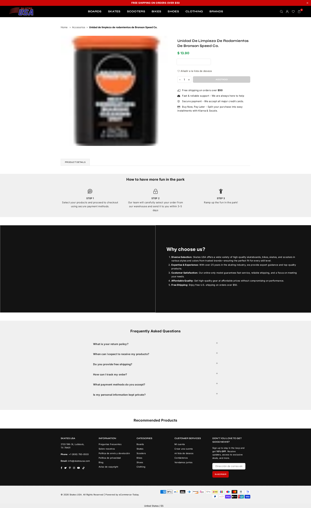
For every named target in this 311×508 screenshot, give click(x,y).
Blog (101, 462)
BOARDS (95, 11)
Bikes (139, 458)
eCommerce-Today (129, 494)
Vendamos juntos (183, 462)
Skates (140, 448)
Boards (140, 444)
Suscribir (220, 474)
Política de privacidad (110, 458)
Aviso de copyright (108, 466)
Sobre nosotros (107, 448)
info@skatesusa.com (79, 461)
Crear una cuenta (183, 448)
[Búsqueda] (281, 11)
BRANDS (216, 11)
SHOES (173, 11)
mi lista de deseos (183, 453)
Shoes (140, 462)
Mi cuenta (179, 444)
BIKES (156, 11)
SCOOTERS (136, 11)
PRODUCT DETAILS (75, 162)
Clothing (141, 466)
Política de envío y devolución (114, 453)
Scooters (141, 453)
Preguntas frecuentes (110, 444)
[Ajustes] (287, 11)
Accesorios (78, 27)
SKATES (114, 11)
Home (64, 27)
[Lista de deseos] (293, 11)
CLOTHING (194, 11)
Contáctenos (181, 458)
